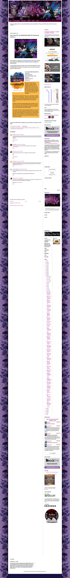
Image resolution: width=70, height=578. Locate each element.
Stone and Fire (49, 433)
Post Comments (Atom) (17, 202)
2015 (46, 275)
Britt (13, 151)
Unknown (14, 134)
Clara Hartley (49, 445)
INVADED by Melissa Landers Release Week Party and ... (48, 404)
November (47, 277)
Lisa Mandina (15, 144)
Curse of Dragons (49, 444)
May (47, 286)
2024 (46, 262)
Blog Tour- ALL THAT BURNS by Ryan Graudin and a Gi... (48, 383)
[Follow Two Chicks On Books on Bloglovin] (48, 122)
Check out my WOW (15, 146)
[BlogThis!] (23, 126)
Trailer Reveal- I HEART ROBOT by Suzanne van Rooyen (48, 306)
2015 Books (13, 127)
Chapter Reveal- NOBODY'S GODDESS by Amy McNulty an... (48, 338)
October (47, 279)
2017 (46, 272)
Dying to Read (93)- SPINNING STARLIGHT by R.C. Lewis (48, 346)
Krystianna (14, 161)
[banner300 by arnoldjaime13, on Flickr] (46, 489)
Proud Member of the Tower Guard (52, 474)
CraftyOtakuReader (16, 169)
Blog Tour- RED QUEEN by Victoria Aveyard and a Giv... (48, 391)
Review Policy (23, 20)
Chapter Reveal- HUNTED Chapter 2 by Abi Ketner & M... (48, 302)
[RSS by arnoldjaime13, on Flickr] (55, 115)
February (47, 290)
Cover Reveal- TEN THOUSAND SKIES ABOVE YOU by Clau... (48, 387)
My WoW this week (15, 139)
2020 (46, 268)
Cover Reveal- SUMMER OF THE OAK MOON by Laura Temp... (48, 375)
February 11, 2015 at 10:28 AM (21, 144)
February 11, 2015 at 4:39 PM (23, 169)
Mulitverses (34, 127)
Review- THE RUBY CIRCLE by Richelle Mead (48, 370)
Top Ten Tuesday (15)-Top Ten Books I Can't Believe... (48, 400)
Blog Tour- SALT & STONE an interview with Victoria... (48, 342)
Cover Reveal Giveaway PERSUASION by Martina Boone (48, 379)
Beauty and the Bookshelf (18, 182)
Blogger (45, 571)
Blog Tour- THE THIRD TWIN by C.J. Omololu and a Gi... (48, 310)
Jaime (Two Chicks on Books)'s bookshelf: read (52, 420)
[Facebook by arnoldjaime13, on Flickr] (49, 115)
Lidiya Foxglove (49, 426)
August (47, 282)
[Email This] (22, 126)
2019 (46, 269)
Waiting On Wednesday (20, 128)
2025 (46, 260)
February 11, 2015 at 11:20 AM (18, 151)
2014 (46, 408)
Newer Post (11, 201)
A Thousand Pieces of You (19, 127)
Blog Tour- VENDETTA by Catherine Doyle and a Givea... (48, 358)
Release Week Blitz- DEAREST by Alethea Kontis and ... (48, 293)
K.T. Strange (49, 422)
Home (10, 20)
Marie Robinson (49, 434)
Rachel (14, 178)
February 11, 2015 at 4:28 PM (20, 161)
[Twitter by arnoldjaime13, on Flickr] (45, 115)
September (48, 280)
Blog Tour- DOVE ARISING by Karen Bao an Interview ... (48, 319)
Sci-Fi (37, 127)
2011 (46, 412)
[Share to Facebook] (25, 126)
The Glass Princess (49, 425)
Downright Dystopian (19, 164)
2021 (46, 266)
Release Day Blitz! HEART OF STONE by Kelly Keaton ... (48, 350)
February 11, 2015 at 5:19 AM (19, 134)
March (47, 289)
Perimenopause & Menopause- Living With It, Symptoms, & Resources (51, 32)
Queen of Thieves (49, 440)
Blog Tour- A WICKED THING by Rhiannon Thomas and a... (48, 334)
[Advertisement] (48, 540)
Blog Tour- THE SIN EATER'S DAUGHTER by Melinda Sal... (48, 297)
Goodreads (27, 80)
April (47, 288)
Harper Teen (31, 127)
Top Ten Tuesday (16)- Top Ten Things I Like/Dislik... (48, 367)
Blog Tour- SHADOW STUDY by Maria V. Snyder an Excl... (48, 329)
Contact (37, 20)
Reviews (33, 20)
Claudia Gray (24, 127)
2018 (46, 270)
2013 (46, 410)
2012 (46, 411)
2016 (46, 273)
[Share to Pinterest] (26, 126)
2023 (46, 263)
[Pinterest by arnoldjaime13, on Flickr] (46, 118)
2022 (46, 265)
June (47, 285)
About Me (28, 20)
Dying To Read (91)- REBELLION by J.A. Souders (48, 396)
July (47, 283)
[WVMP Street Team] (45, 485)
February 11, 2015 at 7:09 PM (19, 178)
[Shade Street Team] (48, 485)
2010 (46, 414)
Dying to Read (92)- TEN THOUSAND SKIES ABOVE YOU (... (48, 363)
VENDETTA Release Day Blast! (48, 322)
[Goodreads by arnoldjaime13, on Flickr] (52, 115)
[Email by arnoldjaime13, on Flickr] (57, 115)
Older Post (39, 201)
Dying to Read (27, 127)
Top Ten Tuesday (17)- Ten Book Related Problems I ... (48, 354)
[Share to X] (24, 126)
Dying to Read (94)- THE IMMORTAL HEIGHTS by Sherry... (48, 314)
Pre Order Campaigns (16, 20)
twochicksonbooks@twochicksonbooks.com (51, 143)
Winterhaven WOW (15, 156)
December (47, 276)
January (47, 406)
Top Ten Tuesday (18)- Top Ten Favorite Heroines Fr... (48, 325)
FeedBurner (53, 174)
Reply (13, 141)
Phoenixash (48, 422)
